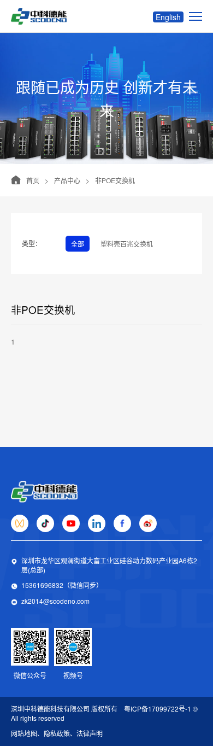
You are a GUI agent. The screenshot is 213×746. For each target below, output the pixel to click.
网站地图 (24, 733)
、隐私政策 (53, 733)
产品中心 (67, 180)
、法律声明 (86, 733)
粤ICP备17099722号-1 (157, 708)
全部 (77, 243)
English (168, 16)
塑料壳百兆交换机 (126, 243)
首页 (32, 180)
